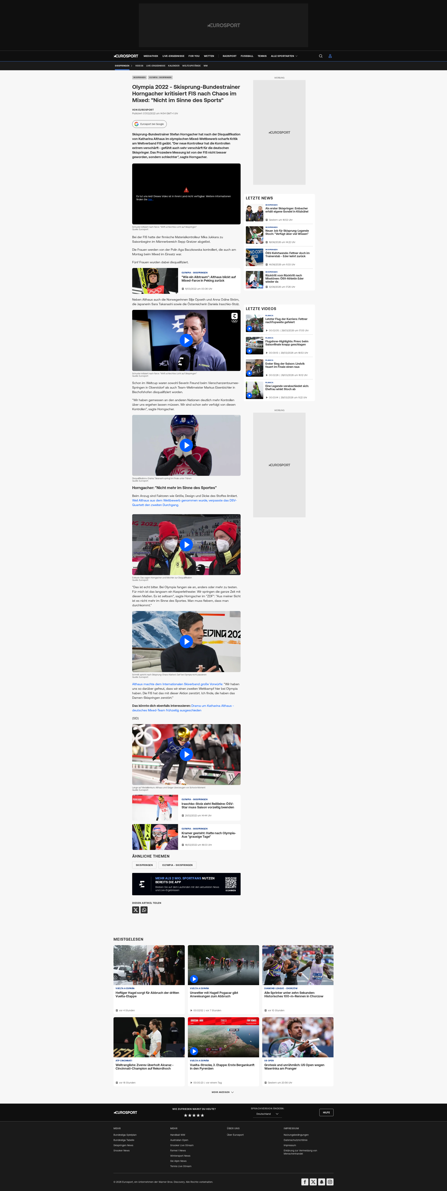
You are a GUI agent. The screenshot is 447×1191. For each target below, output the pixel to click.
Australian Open (179, 1140)
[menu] (320, 56)
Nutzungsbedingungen (296, 1134)
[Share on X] (135, 909)
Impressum (290, 1145)
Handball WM (177, 1134)
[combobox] (267, 1114)
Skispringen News (123, 1145)
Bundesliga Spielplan (125, 1134)
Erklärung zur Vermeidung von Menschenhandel (300, 1152)
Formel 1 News (178, 1150)
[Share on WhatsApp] (144, 909)
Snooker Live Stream (181, 1145)
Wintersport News (180, 1155)
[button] (186, 340)
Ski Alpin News (178, 1161)
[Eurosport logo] (125, 56)
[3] (194, 1115)
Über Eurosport (235, 1134)
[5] (202, 1115)
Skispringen (139, 77)
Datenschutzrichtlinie (295, 1140)
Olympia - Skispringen (160, 77)
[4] (198, 1115)
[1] (186, 1115)
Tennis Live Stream (180, 1166)
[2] (190, 1115)
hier (150, 199)
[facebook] (304, 1181)
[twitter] (313, 1181)
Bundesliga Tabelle (123, 1140)
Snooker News (121, 1150)
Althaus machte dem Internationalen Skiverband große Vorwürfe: (177, 684)
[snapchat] (321, 1181)
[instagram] (330, 1181)
